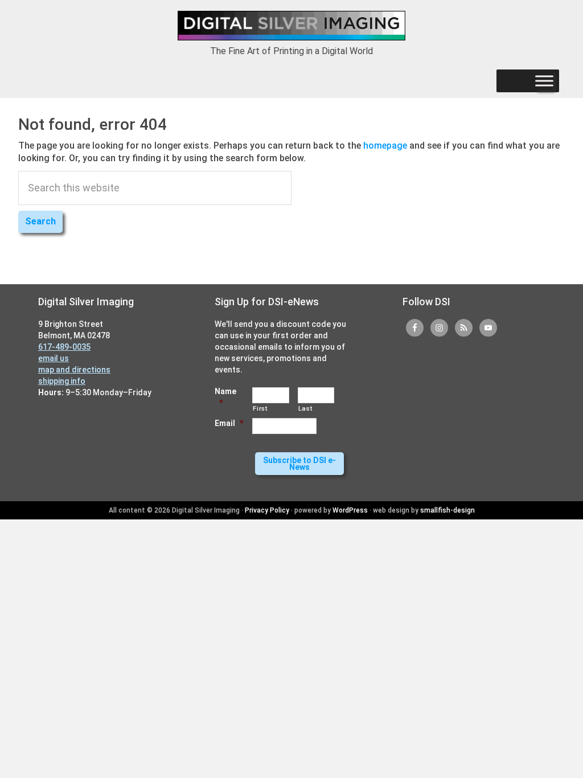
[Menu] (544, 81)
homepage (385, 145)
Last (305, 408)
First (260, 408)
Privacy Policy (267, 510)
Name (225, 397)
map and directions (74, 369)
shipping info (61, 381)
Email (229, 423)
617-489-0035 (64, 346)
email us (53, 358)
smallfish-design (447, 510)
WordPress (350, 510)
